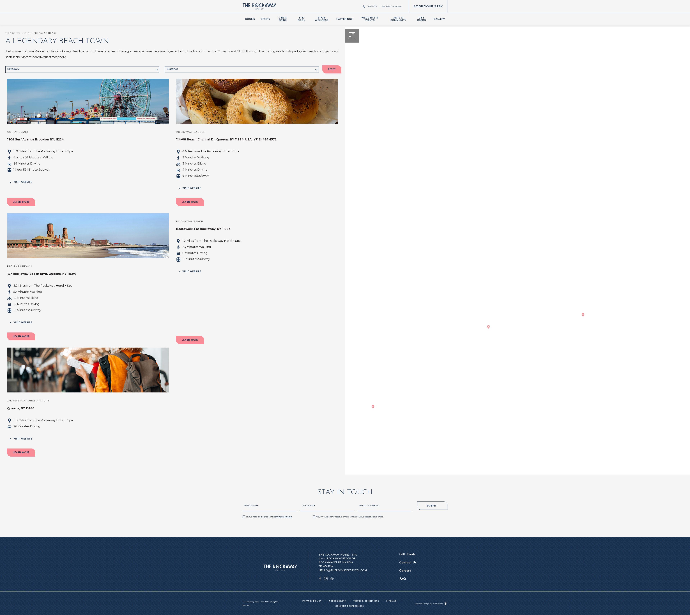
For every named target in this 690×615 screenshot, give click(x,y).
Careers (405, 570)
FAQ (402, 579)
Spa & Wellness (321, 18)
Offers (265, 18)
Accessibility (337, 601)
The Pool (301, 18)
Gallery (439, 18)
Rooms (250, 18)
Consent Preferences (349, 606)
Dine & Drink (283, 18)
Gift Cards (421, 18)
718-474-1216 (372, 6)
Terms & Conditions (366, 601)
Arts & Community (398, 18)
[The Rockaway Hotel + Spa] (259, 6)
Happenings (344, 18)
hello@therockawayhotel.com (343, 570)
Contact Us (408, 562)
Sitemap (391, 601)
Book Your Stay (428, 4)
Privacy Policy (283, 516)
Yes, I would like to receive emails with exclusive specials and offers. (350, 516)
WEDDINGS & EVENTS (369, 18)
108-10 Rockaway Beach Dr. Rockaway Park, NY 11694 (337, 560)
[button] (21, 202)
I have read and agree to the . (269, 516)
